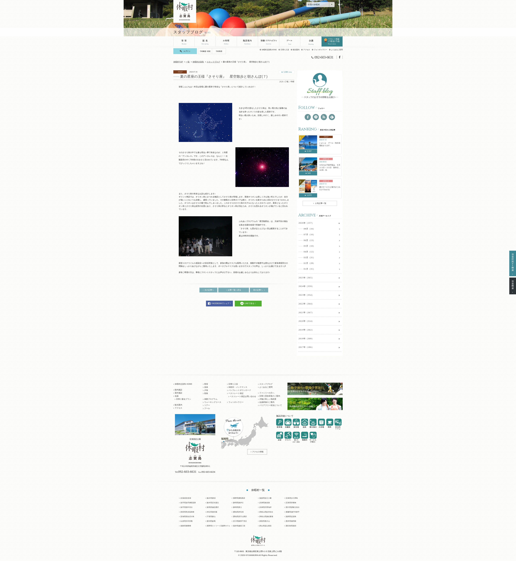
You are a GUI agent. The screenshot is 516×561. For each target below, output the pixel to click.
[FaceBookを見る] (308, 117)
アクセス (306, 50)
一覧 (188, 62)
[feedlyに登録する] (332, 117)
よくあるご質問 (337, 50)
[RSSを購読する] (324, 117)
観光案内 (296, 50)
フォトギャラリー (320, 50)
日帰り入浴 (285, 50)
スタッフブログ (213, 62)
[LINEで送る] (316, 117)
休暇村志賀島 (198, 62)
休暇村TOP (178, 62)
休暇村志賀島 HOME (269, 50)
